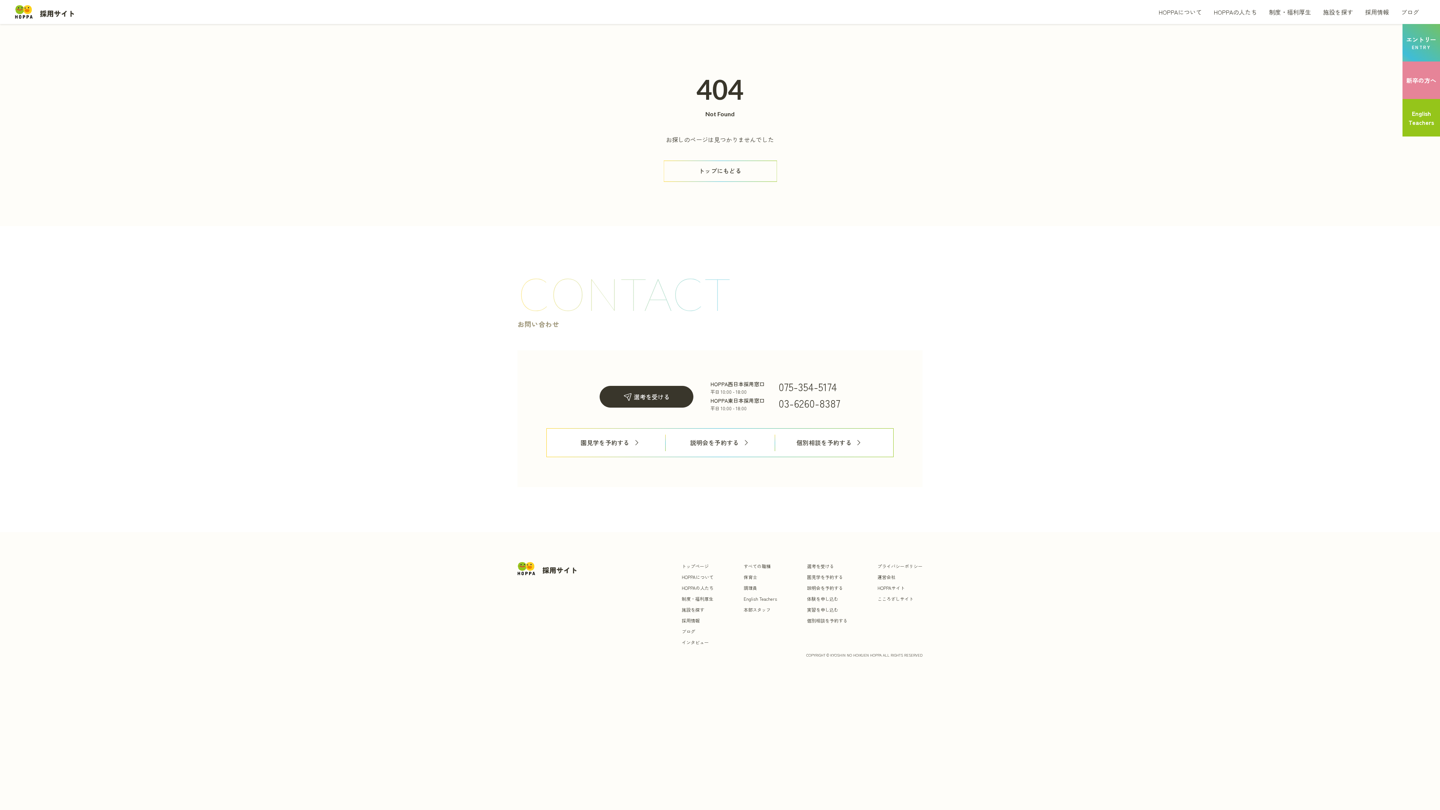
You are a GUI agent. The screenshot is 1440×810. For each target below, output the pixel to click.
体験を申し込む (822, 599)
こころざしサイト (896, 599)
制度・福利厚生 (1290, 12)
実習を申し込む (822, 609)
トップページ (695, 566)
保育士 (750, 577)
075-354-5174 (807, 386)
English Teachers (760, 599)
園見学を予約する (605, 442)
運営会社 (887, 577)
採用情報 (1377, 12)
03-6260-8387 (809, 403)
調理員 (750, 588)
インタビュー (695, 642)
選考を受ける (652, 396)
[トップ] (45, 11)
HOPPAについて (1180, 12)
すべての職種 (757, 566)
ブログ (1410, 12)
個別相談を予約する (824, 442)
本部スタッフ (757, 609)
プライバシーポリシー (900, 566)
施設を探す (1338, 12)
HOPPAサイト (891, 588)
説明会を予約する (714, 442)
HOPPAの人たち (1235, 12)
